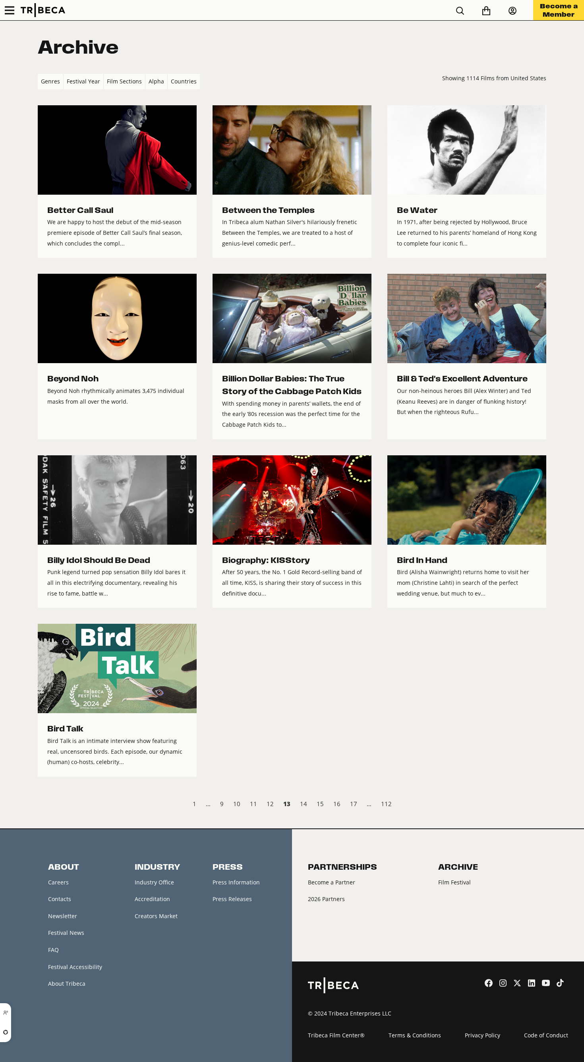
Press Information (236, 882)
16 (336, 804)
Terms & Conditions (415, 1035)
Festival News (66, 932)
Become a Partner (331, 882)
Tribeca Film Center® (336, 1035)
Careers (58, 882)
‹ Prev (44, 805)
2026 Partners (326, 899)
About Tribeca (66, 983)
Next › (539, 805)
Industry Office (154, 882)
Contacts (59, 899)
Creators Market (156, 916)
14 (303, 804)
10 (236, 804)
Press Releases (232, 899)
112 (386, 804)
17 (353, 804)
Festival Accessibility (75, 967)
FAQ (53, 950)
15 (320, 804)
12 (270, 804)
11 (253, 804)
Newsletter (62, 916)
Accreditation (152, 899)
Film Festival (454, 882)
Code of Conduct (546, 1035)
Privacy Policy (482, 1035)
